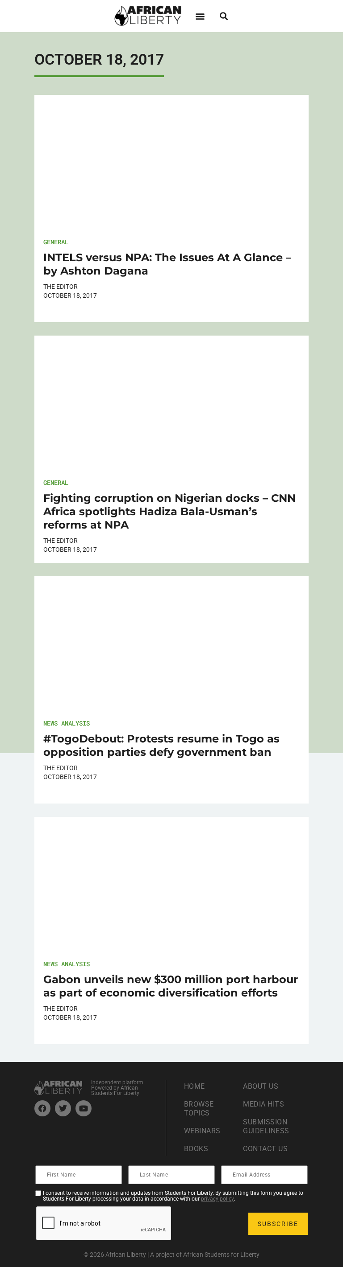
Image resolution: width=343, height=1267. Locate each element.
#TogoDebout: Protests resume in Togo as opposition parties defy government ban (161, 745)
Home (194, 1086)
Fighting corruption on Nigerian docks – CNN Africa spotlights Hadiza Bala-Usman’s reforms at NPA (169, 511)
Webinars (202, 1131)
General (55, 242)
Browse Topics (199, 1108)
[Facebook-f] (42, 1108)
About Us (260, 1086)
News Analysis (66, 723)
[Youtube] (83, 1108)
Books (196, 1148)
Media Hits (263, 1104)
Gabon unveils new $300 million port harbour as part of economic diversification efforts (170, 986)
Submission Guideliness (266, 1126)
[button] (199, 15)
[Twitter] (63, 1108)
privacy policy (217, 1199)
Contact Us (265, 1148)
